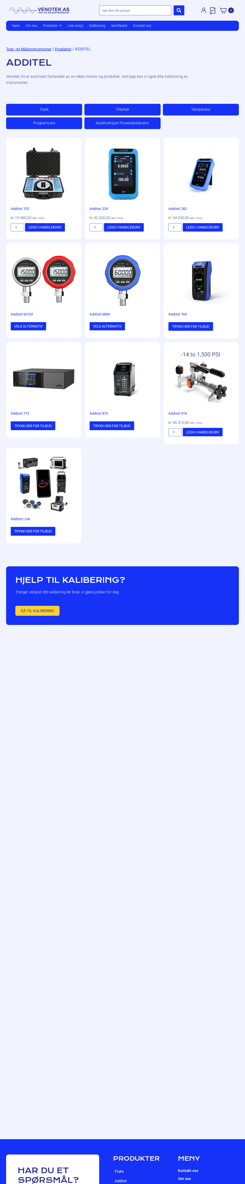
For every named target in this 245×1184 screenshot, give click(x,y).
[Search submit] (179, 10)
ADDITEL (121, 1181)
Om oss (184, 1178)
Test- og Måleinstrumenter (28, 49)
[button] (52, 25)
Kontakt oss (188, 1170)
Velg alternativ (28, 326)
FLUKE (119, 1171)
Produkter (63, 49)
